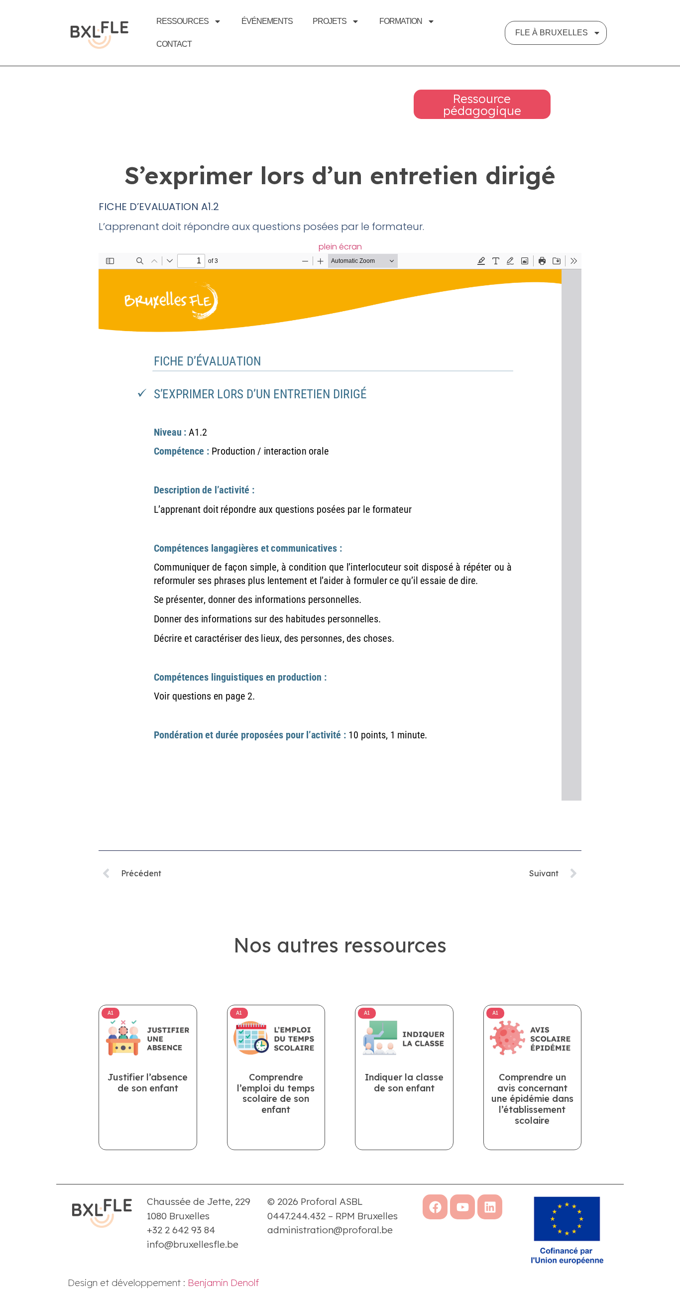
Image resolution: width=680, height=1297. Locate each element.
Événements (267, 21)
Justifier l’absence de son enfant (148, 1082)
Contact (174, 44)
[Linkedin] (489, 1206)
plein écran (340, 246)
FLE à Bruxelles (551, 32)
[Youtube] (462, 1206)
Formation (400, 21)
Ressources (182, 21)
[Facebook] (435, 1206)
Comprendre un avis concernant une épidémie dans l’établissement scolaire (532, 1098)
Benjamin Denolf (223, 1283)
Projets (329, 21)
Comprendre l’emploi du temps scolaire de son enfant (276, 1093)
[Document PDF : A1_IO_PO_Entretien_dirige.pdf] (340, 527)
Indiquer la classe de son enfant (404, 1082)
